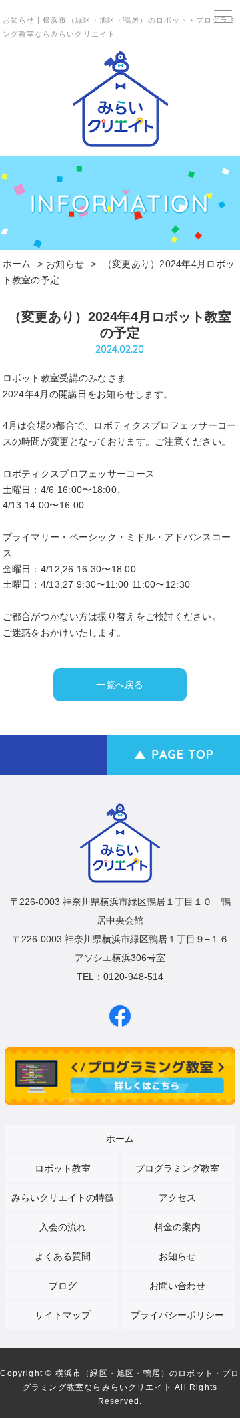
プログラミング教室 (177, 1168)
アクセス (177, 1197)
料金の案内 (177, 1227)
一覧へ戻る (119, 684)
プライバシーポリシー (177, 1315)
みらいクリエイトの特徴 (62, 1197)
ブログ (63, 1285)
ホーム (17, 263)
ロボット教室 (63, 1168)
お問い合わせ (177, 1285)
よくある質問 (63, 1256)
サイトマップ (63, 1315)
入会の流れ (62, 1227)
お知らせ (65, 263)
